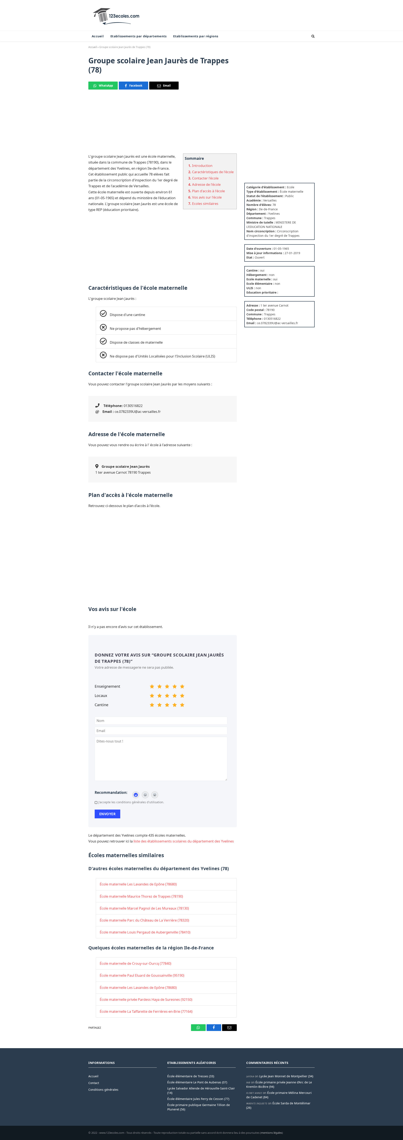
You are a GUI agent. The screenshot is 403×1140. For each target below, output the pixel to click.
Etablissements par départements (138, 36)
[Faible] (159, 687)
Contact (93, 1083)
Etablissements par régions (195, 36)
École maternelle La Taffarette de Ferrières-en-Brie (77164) (146, 1011)
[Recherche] (313, 36)
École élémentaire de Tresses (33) (190, 1076)
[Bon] (167, 687)
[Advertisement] (162, 124)
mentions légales (271, 1133)
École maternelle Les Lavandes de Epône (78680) (138, 884)
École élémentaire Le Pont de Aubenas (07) (197, 1082)
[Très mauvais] (152, 687)
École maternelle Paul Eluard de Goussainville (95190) (142, 975)
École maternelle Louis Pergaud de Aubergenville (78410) (145, 932)
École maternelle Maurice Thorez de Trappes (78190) (141, 896)
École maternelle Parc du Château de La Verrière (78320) (144, 920)
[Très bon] (174, 687)
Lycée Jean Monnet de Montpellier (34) (286, 1076)
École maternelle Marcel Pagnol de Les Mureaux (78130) (144, 908)
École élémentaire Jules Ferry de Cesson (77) (198, 1099)
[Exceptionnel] (182, 687)
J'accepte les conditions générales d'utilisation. (131, 802)
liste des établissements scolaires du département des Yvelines (183, 841)
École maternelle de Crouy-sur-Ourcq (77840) (135, 963)
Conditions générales (103, 1090)
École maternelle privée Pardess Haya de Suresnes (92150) (146, 999)
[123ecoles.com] (117, 15)
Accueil (98, 36)
